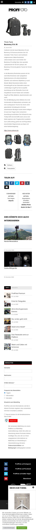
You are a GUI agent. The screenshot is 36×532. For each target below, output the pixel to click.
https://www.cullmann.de (11, 130)
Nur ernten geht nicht (19, 319)
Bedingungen (12, 448)
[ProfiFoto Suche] (34, 2)
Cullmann (9, 165)
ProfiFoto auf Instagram (23, 464)
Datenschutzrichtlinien (14, 445)
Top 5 (7, 288)
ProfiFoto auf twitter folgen (22, 474)
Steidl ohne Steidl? (18, 327)
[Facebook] (28, 2)
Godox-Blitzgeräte (10, 268)
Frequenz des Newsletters (12, 390)
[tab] (7, 287)
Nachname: (7, 375)
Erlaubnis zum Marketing (12, 402)
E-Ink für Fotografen (19, 301)
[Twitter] (31, 2)
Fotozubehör (11, 168)
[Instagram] (25, 2)
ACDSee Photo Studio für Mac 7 (26, 202)
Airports (10, 199)
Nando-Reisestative (11, 241)
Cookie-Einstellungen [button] (8, 528)
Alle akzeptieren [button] (22, 528)
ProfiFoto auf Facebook (23, 469)
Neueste (15, 288)
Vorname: (7, 368)
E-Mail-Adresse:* (9, 383)
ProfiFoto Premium (18, 293)
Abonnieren (27, 478)
